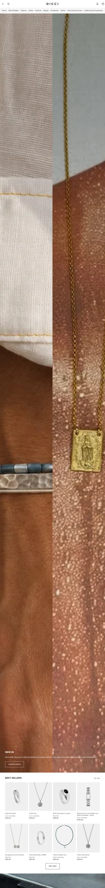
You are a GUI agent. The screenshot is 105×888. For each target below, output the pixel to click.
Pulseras (38, 10)
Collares (23, 10)
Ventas (62, 10)
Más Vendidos (14, 10)
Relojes (46, 10)
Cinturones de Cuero (74, 10)
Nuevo (4, 10)
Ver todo (97, 778)
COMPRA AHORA (14, 764)
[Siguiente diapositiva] (25, 797)
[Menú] (3, 4)
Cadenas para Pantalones (93, 10)
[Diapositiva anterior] (8, 797)
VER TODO (52, 866)
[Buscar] (8, 4)
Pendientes (54, 10)
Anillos (30, 10)
